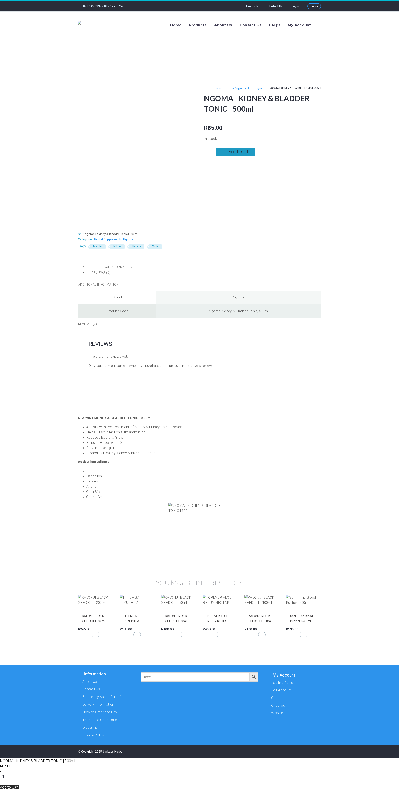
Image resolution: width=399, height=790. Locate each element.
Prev (87, 394)
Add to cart (238, 151)
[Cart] (320, 25)
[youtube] (291, 752)
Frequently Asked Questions (104, 697)
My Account (299, 25)
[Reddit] (110, 225)
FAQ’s (274, 25)
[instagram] (280, 752)
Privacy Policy (93, 735)
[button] (95, 634)
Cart (274, 698)
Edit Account (281, 690)
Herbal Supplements (239, 88)
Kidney (117, 246)
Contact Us (275, 6)
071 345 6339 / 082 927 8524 (102, 6)
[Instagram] (146, 6)
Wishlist (277, 713)
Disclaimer (90, 727)
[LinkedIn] (103, 225)
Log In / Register (284, 682)
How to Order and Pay (99, 712)
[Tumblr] (97, 225)
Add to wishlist (279, 151)
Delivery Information (98, 704)
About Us (223, 25)
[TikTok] (152, 6)
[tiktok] (301, 752)
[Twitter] (84, 225)
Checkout (278, 705)
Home (175, 25)
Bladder (97, 246)
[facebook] (270, 752)
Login (314, 6)
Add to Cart (9, 787)
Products (252, 6)
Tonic (155, 246)
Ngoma (260, 88)
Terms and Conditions (99, 720)
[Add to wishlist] (80, 607)
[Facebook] (139, 6)
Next (312, 394)
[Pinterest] (91, 225)
